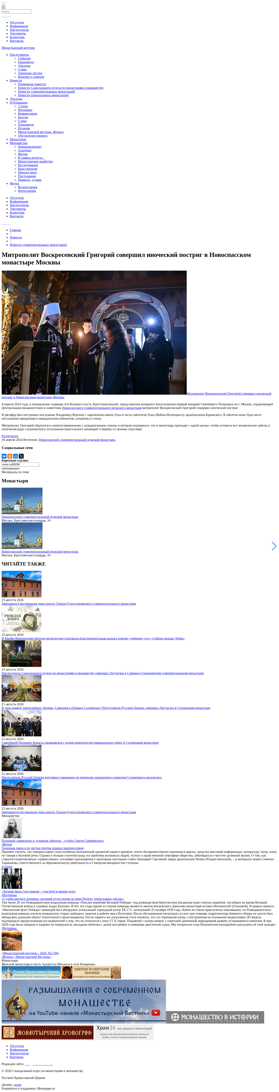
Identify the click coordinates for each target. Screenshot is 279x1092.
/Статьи (7, 866)
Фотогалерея (27, 191)
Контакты (16, 41)
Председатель (19, 29)
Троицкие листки (30, 73)
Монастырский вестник (18, 47)
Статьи (23, 106)
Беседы (23, 117)
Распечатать (10, 436)
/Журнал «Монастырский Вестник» (26, 957)
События (24, 58)
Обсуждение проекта (32, 135)
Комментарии (27, 113)
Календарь (17, 37)
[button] (274, 546)
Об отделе (17, 22)
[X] (21, 456)
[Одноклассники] (9, 456)
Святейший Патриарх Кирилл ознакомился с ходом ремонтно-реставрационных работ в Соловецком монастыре (80, 742)
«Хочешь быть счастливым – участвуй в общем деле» (39, 891)
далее (17, 1084)
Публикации (19, 102)
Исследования (28, 165)
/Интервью (9, 895)
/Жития (7, 844)
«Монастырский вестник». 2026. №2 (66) (30, 953)
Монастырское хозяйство (35, 161)
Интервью (25, 110)
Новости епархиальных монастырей (43, 95)
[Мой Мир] (15, 456)
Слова (22, 69)
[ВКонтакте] (4, 456)
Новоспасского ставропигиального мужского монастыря (101, 408)
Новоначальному (30, 146)
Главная (15, 230)
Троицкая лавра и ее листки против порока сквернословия (43, 848)
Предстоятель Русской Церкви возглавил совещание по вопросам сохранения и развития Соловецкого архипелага (82, 777)
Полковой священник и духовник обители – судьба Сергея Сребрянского (53, 840)
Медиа (14, 183)
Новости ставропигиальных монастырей (46, 91)
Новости (16, 80)
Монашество (19, 143)
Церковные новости (32, 84)
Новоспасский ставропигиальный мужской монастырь (77, 439)
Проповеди (26, 62)
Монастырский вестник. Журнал (41, 132)
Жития (22, 154)
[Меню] (3, 7)
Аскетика (24, 150)
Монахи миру (27, 172)
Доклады (24, 65)
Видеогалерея (27, 187)
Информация (19, 26)
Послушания (27, 176)
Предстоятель (19, 54)
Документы (18, 33)
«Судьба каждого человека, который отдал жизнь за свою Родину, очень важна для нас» (63, 898)
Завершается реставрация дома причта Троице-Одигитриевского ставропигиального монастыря (69, 603)
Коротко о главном (31, 76)
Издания (24, 128)
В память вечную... (31, 157)
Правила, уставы (29, 179)
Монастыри (18, 139)
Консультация (27, 168)
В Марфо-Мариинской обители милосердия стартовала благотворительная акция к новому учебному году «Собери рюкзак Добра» (93, 638)
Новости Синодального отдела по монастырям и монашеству (61, 88)
